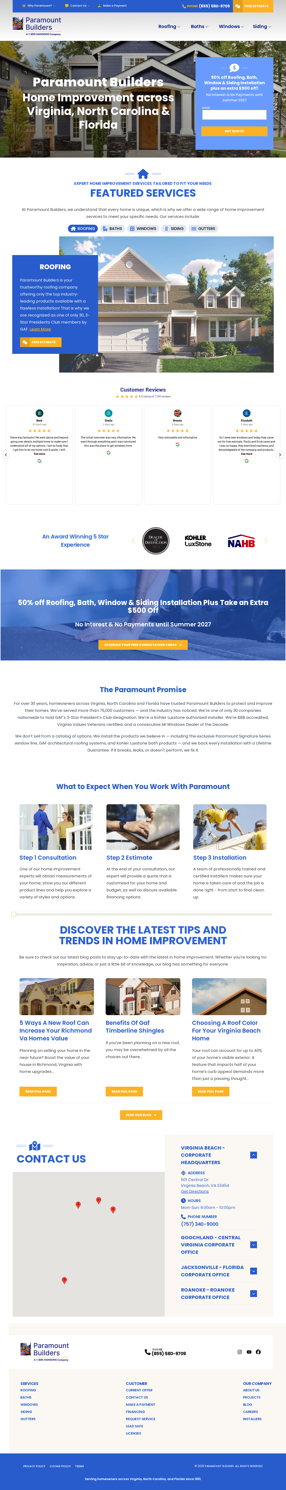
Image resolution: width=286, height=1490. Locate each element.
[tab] (83, 228)
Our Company (257, 1383)
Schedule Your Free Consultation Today (140, 645)
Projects (252, 1397)
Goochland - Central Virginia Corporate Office (211, 1245)
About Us (251, 1390)
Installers (252, 1418)
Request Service (140, 1418)
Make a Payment (115, 6)
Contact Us (78, 6)
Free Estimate (256, 6)
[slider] (13, 914)
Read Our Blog (138, 1115)
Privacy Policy (34, 1466)
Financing (135, 1411)
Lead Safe (134, 1426)
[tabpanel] (143, 304)
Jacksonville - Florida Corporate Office (212, 1271)
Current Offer (139, 1390)
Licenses (133, 1433)
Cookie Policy (60, 1466)
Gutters (28, 1418)
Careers (250, 1411)
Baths (197, 26)
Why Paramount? (40, 6)
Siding (260, 26)
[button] (113, 1210)
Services (29, 1383)
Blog (247, 1404)
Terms (79, 1466)
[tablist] (143, 228)
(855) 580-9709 (169, 1353)
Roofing (167, 26)
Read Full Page (38, 1091)
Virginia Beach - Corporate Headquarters (203, 1155)
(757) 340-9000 (199, 1224)
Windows (229, 26)
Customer (136, 1383)
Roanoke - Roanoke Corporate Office (208, 1294)
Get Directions (195, 1191)
